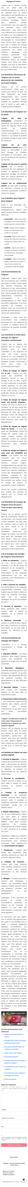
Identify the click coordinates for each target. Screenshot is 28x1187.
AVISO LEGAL (14, 1157)
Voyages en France (13, 1)
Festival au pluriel (10, 1079)
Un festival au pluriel (11, 1057)
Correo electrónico (8, 1118)
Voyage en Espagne (9, 1174)
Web (2, 1126)
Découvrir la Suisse (9, 1171)
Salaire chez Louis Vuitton (13, 1053)
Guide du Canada (8, 1172)
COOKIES (6, 1163)
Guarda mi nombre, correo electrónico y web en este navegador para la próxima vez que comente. (14, 1139)
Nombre (4, 1109)
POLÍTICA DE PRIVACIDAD (17, 1163)
